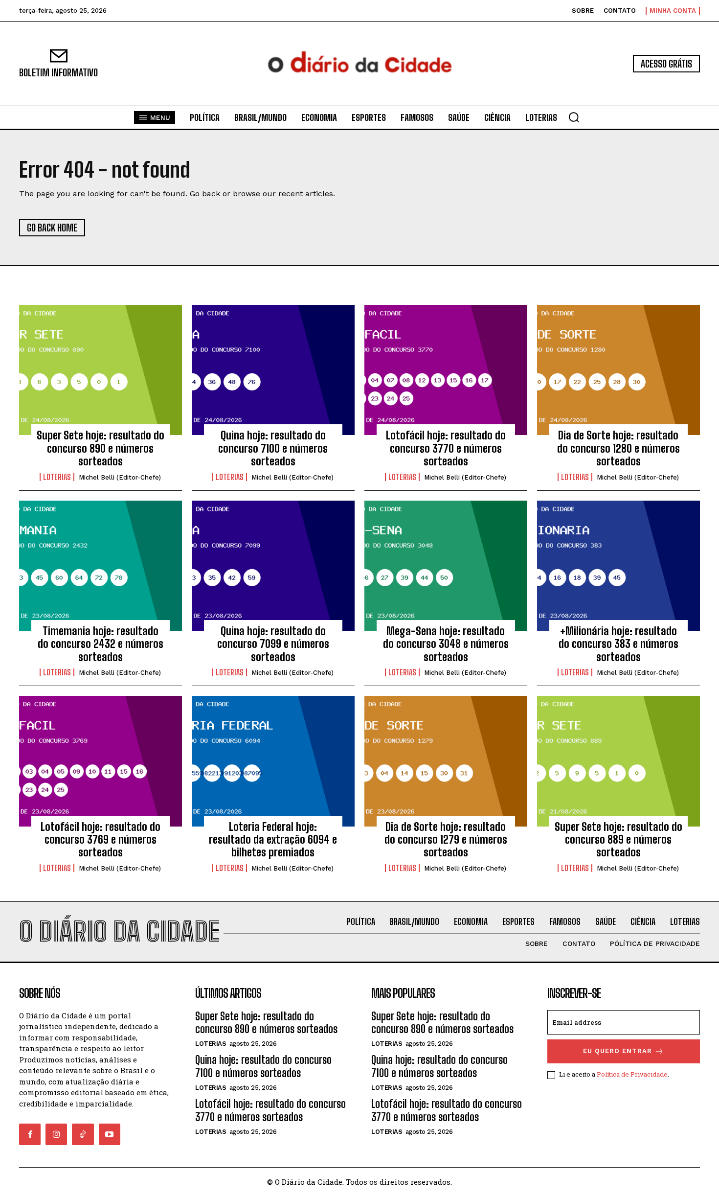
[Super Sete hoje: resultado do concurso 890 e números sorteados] (100, 370)
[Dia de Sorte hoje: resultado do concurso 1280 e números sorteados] (618, 370)
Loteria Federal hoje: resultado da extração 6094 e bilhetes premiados (273, 839)
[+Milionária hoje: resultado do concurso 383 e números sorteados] (618, 566)
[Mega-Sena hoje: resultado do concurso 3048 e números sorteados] (445, 566)
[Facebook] (30, 1134)
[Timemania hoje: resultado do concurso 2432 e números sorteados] (100, 566)
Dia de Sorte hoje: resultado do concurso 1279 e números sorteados (445, 839)
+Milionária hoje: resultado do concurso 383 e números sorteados (618, 644)
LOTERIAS (57, 477)
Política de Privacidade (632, 1074)
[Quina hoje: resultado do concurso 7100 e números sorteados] (273, 370)
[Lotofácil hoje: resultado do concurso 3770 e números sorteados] (445, 370)
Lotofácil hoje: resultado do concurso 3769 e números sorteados (100, 839)
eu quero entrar (617, 1051)
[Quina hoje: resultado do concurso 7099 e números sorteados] (273, 566)
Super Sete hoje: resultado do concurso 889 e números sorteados (618, 839)
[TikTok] (82, 1134)
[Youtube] (109, 1134)
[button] (573, 117)
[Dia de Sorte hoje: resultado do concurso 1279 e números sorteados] (445, 761)
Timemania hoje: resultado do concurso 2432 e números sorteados (100, 644)
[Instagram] (56, 1134)
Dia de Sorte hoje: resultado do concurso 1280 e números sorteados (618, 448)
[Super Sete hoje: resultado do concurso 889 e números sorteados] (618, 761)
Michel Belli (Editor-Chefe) (120, 477)
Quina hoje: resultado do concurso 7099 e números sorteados (273, 644)
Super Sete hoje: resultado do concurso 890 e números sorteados (100, 448)
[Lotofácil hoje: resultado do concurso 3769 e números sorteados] (100, 761)
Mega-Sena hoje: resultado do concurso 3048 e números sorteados (446, 644)
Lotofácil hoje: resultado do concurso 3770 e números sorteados (446, 448)
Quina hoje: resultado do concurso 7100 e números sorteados (273, 448)
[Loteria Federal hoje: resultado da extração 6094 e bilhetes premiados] (273, 761)
